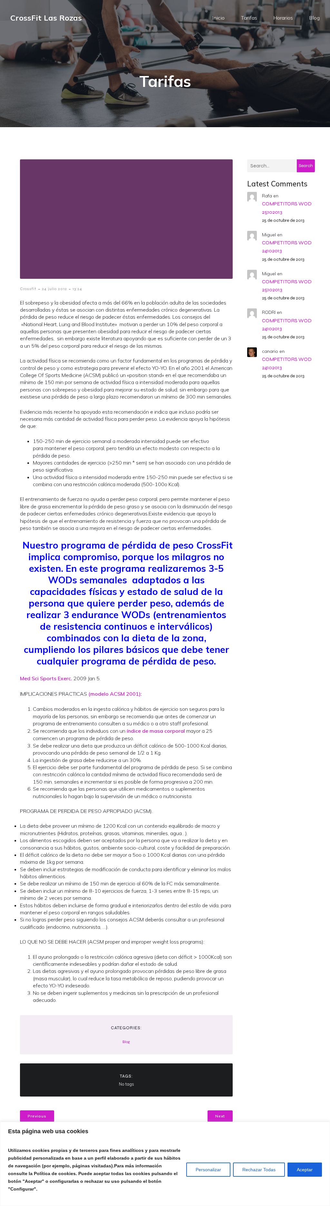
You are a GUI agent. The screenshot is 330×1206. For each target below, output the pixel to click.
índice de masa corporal (155, 731)
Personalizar (208, 1169)
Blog (314, 17)
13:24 (77, 289)
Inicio (218, 17)
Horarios (283, 17)
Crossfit (28, 289)
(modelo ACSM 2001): (115, 694)
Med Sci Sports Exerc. (46, 678)
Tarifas (249, 17)
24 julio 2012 (54, 289)
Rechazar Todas (259, 1169)
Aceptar (305, 1169)
